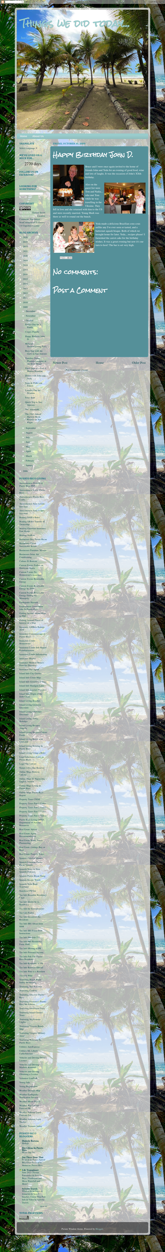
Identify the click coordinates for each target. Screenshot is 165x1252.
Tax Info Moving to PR (30, 948)
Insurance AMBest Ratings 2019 (32, 628)
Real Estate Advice (28, 829)
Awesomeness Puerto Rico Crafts (31, 498)
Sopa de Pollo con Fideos (33, 384)
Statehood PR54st (27, 890)
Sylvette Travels (30, 1188)
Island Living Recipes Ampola (29, 727)
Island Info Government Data (32, 681)
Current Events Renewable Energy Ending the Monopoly (31, 595)
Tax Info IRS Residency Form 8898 (30, 943)
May (28, 446)
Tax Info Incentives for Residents (29, 918)
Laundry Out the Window (33, 392)
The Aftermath (32, 409)
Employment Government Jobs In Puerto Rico (31, 608)
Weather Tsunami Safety (30, 1126)
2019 (25, 260)
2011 (25, 297)
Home (23, 136)
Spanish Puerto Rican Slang (32, 875)
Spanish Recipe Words (29, 879)
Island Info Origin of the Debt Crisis (30, 695)
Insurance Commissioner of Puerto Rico (32, 635)
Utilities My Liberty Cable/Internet (28, 1052)
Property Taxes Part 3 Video (32, 811)
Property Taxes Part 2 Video (32, 807)
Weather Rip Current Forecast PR (29, 1107)
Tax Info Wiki (25, 975)
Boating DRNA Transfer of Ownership (32, 523)
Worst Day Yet (28, 1152)
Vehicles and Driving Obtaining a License (29, 1073)
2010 (25, 302)
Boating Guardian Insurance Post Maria (32, 530)
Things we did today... (75, 23)
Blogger (99, 1228)
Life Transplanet (30, 1170)
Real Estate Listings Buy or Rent (32, 848)
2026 (25, 237)
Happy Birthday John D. (35, 338)
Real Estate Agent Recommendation (27, 835)
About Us (38, 136)
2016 (25, 274)
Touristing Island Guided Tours (31, 1014)
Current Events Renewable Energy (31, 580)
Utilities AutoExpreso (29, 1046)
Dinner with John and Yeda (35, 377)
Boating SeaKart (27, 535)
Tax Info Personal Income (31, 952)
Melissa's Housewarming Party (36, 345)
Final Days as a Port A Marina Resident (35, 370)
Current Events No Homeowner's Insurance (30, 573)
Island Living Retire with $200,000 (31, 740)
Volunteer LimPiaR (28, 1078)
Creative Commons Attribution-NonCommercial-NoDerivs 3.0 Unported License (32, 220)
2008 (25, 471)
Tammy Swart (38, 212)
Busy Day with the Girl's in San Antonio (36, 352)
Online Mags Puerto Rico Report (31, 794)
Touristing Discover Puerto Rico (31, 996)
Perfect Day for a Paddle (33, 326)
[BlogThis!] (63, 258)
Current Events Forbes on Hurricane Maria (31, 567)
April (28, 451)
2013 (25, 288)
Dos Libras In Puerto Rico (32, 1149)
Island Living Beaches (29, 700)
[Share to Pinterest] (71, 258)
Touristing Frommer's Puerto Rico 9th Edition (32, 1003)
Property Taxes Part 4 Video (32, 815)
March (29, 455)
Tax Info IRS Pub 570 (29, 937)
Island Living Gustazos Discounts (30, 706)
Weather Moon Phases (29, 1101)
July (28, 437)
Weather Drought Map (29, 1090)
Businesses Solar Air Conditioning (29, 556)
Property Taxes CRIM (29, 799)
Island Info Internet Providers (33, 689)
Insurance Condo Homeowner (27, 642)
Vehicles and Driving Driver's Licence (33, 1059)
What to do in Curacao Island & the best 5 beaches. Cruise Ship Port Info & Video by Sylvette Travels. (34, 1197)
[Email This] (61, 258)
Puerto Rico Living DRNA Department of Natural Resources (31, 822)
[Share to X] (66, 258)
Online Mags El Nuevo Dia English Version (32, 780)
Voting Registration (28, 1086)
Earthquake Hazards (28, 602)
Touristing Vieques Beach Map (31, 1027)
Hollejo (25, 1143)
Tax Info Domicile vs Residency (29, 903)
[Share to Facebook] (68, 258)
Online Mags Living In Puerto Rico (30, 787)
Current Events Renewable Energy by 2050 (31, 587)
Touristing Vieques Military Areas (32, 1034)
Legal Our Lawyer (27, 763)
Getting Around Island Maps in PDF (32, 614)
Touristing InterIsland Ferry (32, 1008)
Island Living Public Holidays (28, 720)
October (30, 320)
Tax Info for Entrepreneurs (31, 908)
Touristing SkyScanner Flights (29, 1021)
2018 (25, 265)
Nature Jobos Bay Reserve (31, 767)
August (29, 432)
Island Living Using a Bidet (32, 752)
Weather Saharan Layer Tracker (30, 1120)
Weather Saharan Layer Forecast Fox (30, 1114)
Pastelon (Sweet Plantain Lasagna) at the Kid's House (35, 361)
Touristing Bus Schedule (30, 986)
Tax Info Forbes (26, 912)
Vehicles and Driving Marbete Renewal (29, 1066)
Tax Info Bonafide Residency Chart (33, 896)
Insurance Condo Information (33, 654)
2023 (25, 246)
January (30, 465)
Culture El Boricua (28, 561)
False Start (30, 397)
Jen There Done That (32, 1157)
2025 (25, 241)
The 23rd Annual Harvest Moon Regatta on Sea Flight (33, 418)
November (31, 315)
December (31, 311)
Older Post (139, 362)
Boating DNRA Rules (29, 517)
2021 (25, 251)
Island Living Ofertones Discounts (30, 713)
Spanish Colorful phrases (31, 858)
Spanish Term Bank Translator (28, 885)
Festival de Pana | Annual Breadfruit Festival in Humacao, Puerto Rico (33, 1162)
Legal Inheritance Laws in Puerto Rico (31, 758)
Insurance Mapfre (27, 658)
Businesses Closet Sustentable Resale (28, 545)
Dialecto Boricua (30, 1141)
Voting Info (24, 1082)
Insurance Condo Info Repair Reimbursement (32, 649)
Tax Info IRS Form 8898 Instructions (30, 932)
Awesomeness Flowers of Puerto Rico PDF (31, 484)
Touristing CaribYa (28, 990)
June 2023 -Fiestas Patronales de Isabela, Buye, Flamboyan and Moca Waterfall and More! (32, 1178)
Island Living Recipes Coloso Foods (33, 734)
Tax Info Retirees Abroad (31, 967)
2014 (25, 283)
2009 (25, 306)
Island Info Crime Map (30, 677)
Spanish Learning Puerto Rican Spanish (30, 863)
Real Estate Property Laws (31, 853)
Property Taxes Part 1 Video (32, 803)
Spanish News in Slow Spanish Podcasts (29, 870)
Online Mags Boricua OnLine (29, 773)
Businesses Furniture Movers (32, 550)
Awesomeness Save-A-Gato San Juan (32, 505)
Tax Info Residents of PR (31, 963)
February (30, 460)
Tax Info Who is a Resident (32, 971)
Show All (43, 1206)
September (31, 427)
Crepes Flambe (32, 331)
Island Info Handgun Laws (31, 685)
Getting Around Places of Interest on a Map (31, 621)
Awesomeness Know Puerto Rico (32, 491)
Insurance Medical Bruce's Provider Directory (31, 664)
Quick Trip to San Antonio (33, 403)
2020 (25, 255)
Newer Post (60, 362)
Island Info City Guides (30, 673)
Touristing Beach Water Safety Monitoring (30, 981)
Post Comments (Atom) (77, 369)
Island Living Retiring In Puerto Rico (31, 747)
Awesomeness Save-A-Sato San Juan (32, 512)
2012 (25, 293)
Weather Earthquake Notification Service (28, 1096)
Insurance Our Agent (29, 669)
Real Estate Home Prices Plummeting (31, 842)
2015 (25, 279)
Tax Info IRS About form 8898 (31, 925)
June (28, 441)
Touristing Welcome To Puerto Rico (30, 1041)
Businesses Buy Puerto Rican (33, 539)
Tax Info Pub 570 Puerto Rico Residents (30, 958)
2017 (25, 269)
